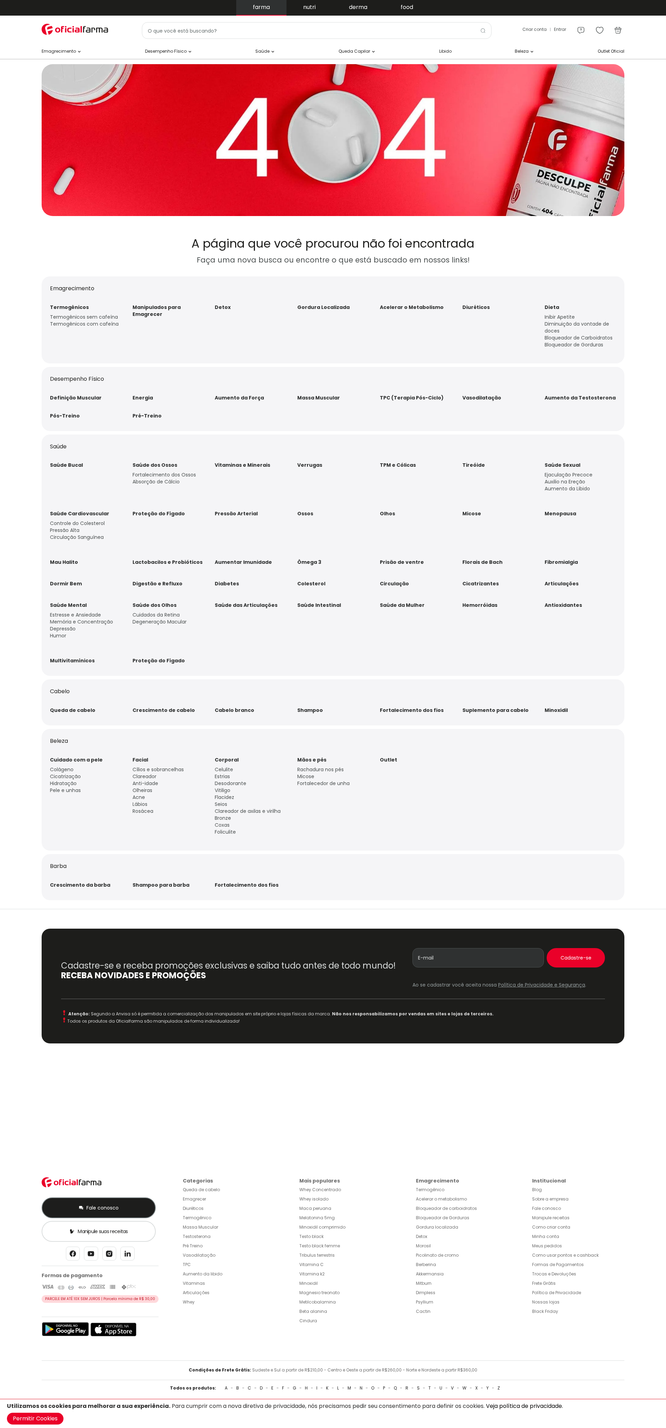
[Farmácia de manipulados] (333, 214)
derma (358, 7)
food (407, 7)
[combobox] (317, 30)
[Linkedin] (127, 1255)
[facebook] (73, 1255)
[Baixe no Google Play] (65, 1335)
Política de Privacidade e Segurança (541, 984)
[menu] (581, 27)
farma (261, 7)
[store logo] (76, 29)
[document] (333, 1414)
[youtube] (91, 1255)
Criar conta (534, 29)
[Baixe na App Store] (114, 1335)
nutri (309, 7)
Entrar (560, 29)
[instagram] (109, 1255)
